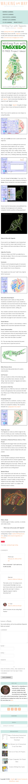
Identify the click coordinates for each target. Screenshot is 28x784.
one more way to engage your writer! (13, 37)
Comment (4, 630)
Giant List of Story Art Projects (16, 751)
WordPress (12, 781)
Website (3, 660)
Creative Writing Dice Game (17, 767)
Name (3, 646)
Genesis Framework (22, 779)
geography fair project (14, 406)
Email (3, 653)
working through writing (12, 545)
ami (9, 603)
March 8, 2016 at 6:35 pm (15, 605)
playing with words (9, 31)
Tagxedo (18, 33)
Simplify (13, 779)
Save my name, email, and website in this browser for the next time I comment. (13, 671)
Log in (17, 781)
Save (3, 541)
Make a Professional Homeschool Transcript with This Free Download (17, 738)
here (12, 700)
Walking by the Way (14, 4)
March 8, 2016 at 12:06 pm (15, 579)
